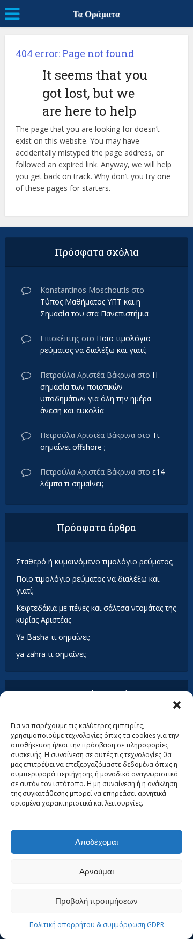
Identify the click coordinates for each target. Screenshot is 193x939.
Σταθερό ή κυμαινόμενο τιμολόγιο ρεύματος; (95, 561)
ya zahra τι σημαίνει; (51, 654)
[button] (177, 705)
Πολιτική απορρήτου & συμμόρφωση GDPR (96, 924)
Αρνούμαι (96, 871)
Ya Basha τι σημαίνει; (53, 637)
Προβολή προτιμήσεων (96, 901)
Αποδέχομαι (96, 841)
